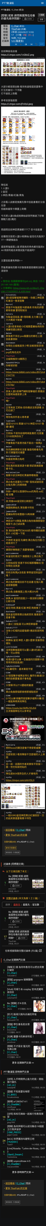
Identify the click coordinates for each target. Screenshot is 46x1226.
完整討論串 (12, 898)
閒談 (17, 830)
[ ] (12, 973)
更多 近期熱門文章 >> (23, 1062)
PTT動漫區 (5, 10)
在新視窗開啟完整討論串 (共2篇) (23, 950)
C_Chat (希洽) (18, 10)
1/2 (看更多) (17, 41)
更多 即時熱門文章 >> (23, 1172)
